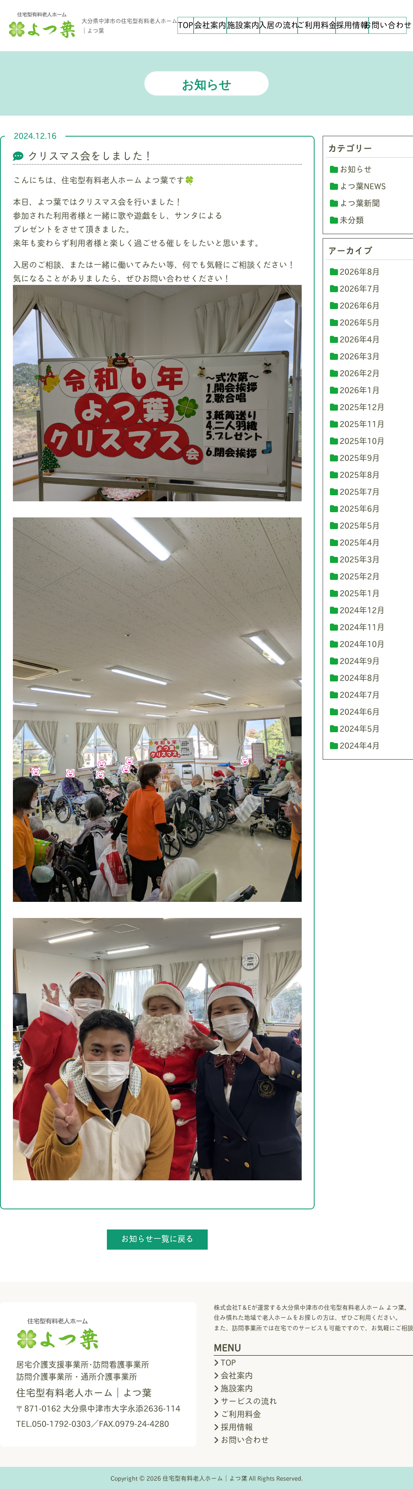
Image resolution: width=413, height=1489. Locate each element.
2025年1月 (360, 593)
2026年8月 (360, 271)
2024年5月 (360, 728)
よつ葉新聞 (360, 203)
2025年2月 (360, 576)
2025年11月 (362, 423)
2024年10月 (362, 644)
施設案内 (243, 25)
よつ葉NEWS (363, 186)
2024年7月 (360, 694)
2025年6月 (360, 508)
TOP (185, 25)
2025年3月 (360, 559)
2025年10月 (362, 440)
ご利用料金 (316, 25)
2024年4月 (360, 745)
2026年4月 (360, 339)
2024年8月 (360, 677)
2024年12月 (362, 610)
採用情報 (352, 25)
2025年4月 (360, 542)
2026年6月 (360, 305)
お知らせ (356, 169)
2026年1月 (360, 390)
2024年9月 (360, 660)
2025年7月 (360, 491)
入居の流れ (278, 25)
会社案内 (210, 25)
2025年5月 (360, 525)
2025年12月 (362, 407)
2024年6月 (360, 711)
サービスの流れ (249, 1401)
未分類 (352, 220)
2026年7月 (360, 288)
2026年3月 (360, 356)
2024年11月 (362, 627)
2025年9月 (360, 457)
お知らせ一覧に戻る (157, 1238)
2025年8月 (360, 474)
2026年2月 (360, 373)
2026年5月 (360, 322)
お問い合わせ (387, 25)
